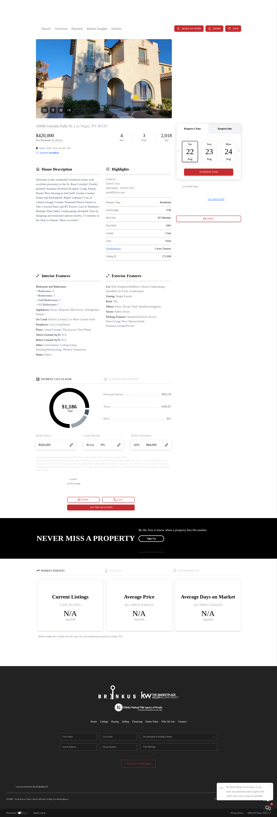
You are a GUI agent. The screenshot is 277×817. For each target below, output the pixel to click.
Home (94, 721)
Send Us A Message (138, 763)
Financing (137, 721)
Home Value (152, 721)
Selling (125, 721)
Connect (182, 721)
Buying (115, 721)
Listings (104, 721)
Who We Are (168, 721)
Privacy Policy (237, 813)
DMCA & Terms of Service (259, 813)
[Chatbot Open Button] (268, 808)
